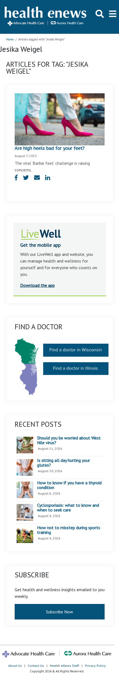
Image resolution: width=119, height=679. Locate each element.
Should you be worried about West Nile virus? (69, 440)
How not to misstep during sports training (68, 530)
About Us (15, 665)
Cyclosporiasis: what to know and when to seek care (68, 508)
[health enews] (45, 17)
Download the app (37, 285)
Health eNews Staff (64, 665)
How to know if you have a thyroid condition (69, 485)
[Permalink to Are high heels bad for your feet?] (60, 119)
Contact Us (36, 665)
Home (10, 39)
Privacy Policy (95, 665)
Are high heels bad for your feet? (50, 148)
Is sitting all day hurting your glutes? (63, 463)
